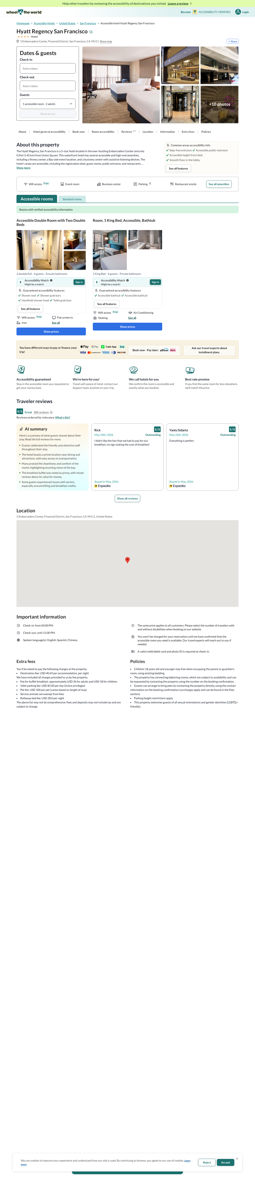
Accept (225, 1162)
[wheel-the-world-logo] (23, 12)
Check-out (27, 77)
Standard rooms (72, 199)
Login (245, 12)
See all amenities (219, 184)
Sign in (79, 282)
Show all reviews (127, 498)
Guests (24, 95)
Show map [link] (106, 41)
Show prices (47, 113)
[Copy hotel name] (91, 32)
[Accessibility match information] (51, 280)
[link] (22, 131)
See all (56, 322)
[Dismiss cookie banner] (237, 1158)
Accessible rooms (37, 198)
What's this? (62, 417)
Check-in (26, 59)
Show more (23, 167)
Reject (207, 1162)
